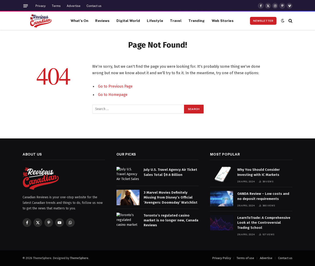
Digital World (128, 20)
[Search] (290, 20)
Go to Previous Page (115, 86)
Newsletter (263, 20)
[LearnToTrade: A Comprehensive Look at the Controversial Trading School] (221, 222)
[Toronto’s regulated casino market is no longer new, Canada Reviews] (128, 220)
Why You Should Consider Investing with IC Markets (258, 172)
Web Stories (223, 20)
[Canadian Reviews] (41, 21)
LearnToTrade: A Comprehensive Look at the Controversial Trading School (263, 223)
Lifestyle (155, 20)
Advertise (73, 6)
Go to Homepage (113, 94)
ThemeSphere (79, 258)
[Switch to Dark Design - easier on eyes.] (282, 21)
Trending (196, 20)
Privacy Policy (221, 258)
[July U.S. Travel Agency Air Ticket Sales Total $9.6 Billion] (128, 174)
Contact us (93, 6)
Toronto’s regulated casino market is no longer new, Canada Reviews (171, 220)
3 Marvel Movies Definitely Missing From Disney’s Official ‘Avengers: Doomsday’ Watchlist (170, 197)
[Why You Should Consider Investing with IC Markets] (221, 174)
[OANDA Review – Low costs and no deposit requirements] (221, 198)
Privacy (41, 6)
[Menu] (25, 6)
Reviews (102, 20)
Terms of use (245, 258)
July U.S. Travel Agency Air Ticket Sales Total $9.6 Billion (170, 172)
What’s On (79, 20)
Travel (175, 20)
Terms (56, 6)
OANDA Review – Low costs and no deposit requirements (263, 196)
